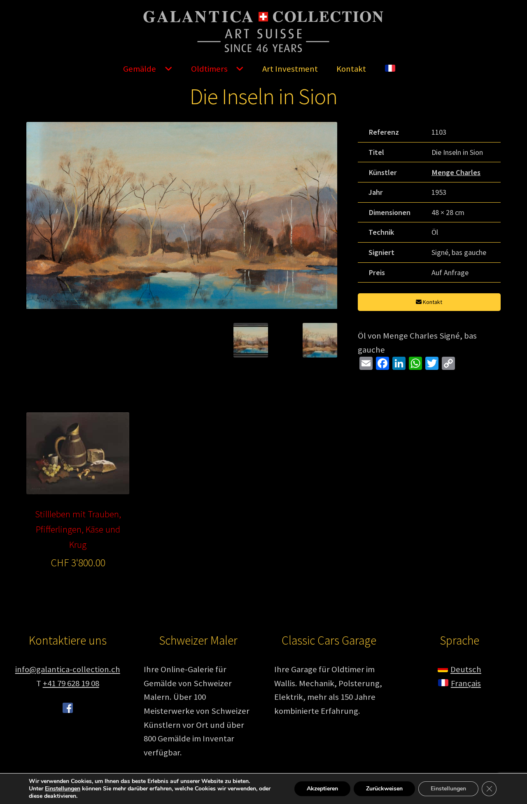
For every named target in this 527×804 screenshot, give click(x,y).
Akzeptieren (322, 788)
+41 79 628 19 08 (71, 683)
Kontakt (351, 68)
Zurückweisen (384, 788)
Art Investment (290, 68)
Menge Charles (455, 172)
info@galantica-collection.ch (67, 669)
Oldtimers (209, 68)
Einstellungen (62, 788)
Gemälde (139, 68)
